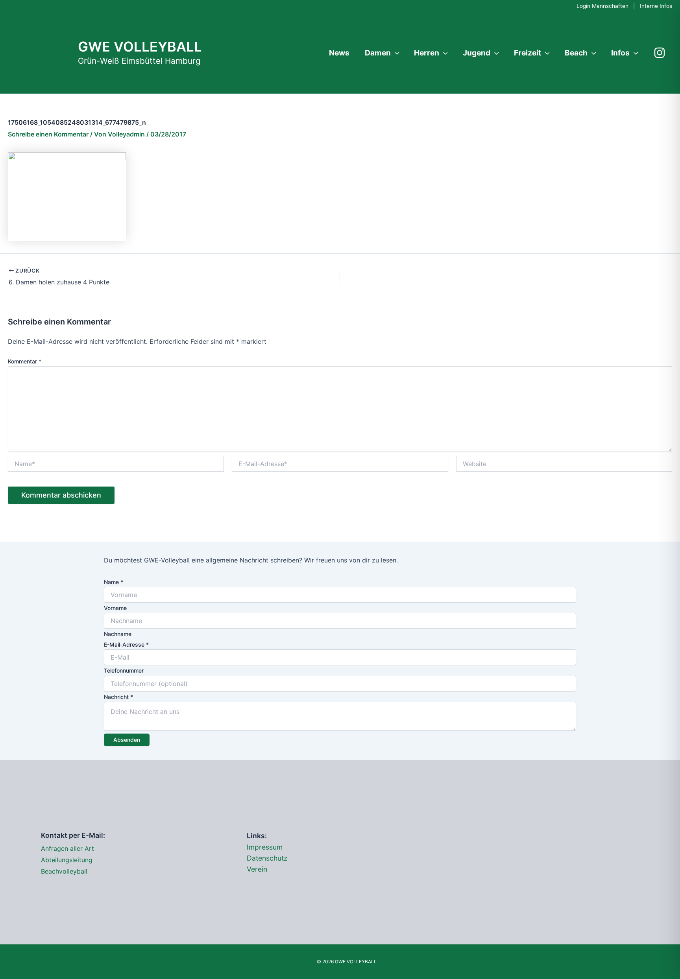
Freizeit (527, 52)
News (339, 52)
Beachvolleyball (64, 871)
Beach (576, 52)
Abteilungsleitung (66, 860)
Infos (620, 52)
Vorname (115, 608)
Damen (378, 52)
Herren (426, 52)
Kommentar (24, 361)
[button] (395, 53)
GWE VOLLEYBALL (140, 47)
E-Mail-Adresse (126, 644)
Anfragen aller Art (67, 848)
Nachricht (118, 696)
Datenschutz (267, 858)
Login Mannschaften (602, 6)
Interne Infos (656, 6)
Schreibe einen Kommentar (48, 134)
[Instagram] (659, 53)
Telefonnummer (124, 670)
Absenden (126, 739)
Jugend (476, 52)
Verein (257, 869)
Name (113, 582)
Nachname (117, 634)
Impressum (265, 847)
